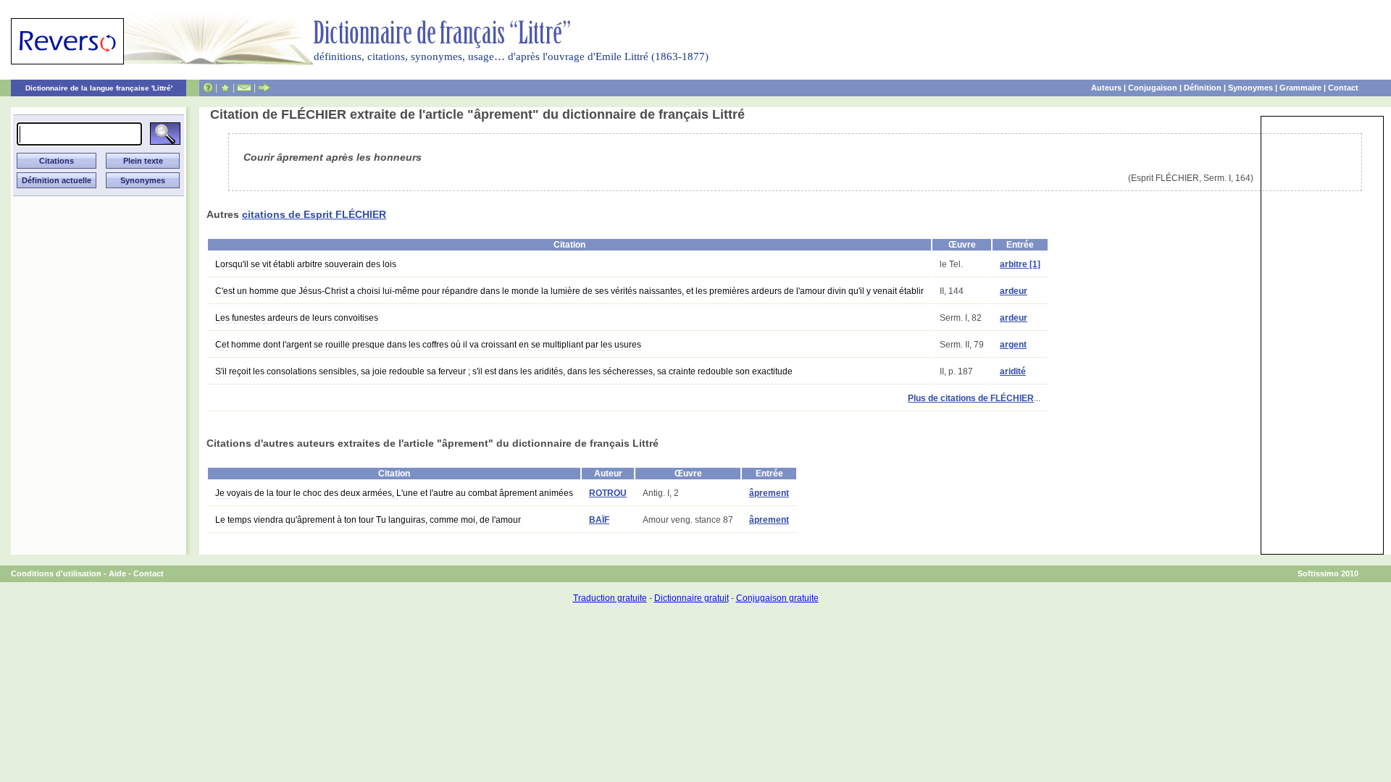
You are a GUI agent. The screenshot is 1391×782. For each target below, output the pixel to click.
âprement (769, 493)
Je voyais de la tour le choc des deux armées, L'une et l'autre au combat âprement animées (394, 493)
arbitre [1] (1020, 264)
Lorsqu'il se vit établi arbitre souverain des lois (305, 264)
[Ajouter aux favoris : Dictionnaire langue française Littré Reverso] (225, 88)
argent (1013, 345)
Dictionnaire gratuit (691, 598)
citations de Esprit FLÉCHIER (314, 214)
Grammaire (1300, 87)
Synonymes (1250, 87)
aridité (1013, 371)
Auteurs (1106, 87)
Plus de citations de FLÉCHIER (971, 398)
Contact (1343, 87)
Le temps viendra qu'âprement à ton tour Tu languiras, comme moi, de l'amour (368, 520)
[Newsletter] (244, 88)
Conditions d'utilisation (56, 573)
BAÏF (599, 520)
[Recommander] (264, 88)
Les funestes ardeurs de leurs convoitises (296, 318)
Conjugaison (1152, 87)
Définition (1202, 87)
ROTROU (608, 493)
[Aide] (208, 88)
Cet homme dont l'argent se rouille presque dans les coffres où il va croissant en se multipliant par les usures (428, 345)
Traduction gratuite (610, 598)
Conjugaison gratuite (777, 598)
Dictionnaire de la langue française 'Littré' (98, 88)
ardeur (1013, 291)
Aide (117, 573)
